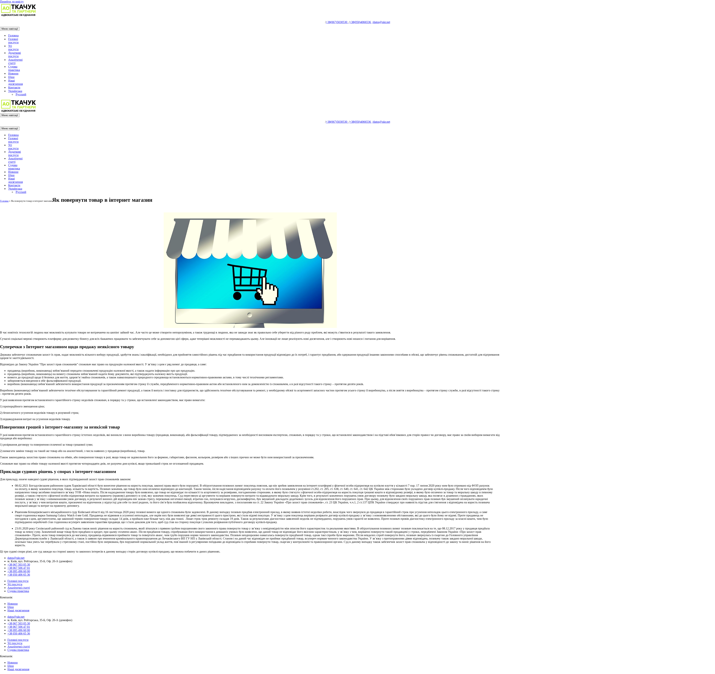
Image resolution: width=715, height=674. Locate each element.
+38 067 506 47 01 (18, 567)
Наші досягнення (15, 82)
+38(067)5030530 (337, 22)
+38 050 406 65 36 (18, 574)
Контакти (14, 87)
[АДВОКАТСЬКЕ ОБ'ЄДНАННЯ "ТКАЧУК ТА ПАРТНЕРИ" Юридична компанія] (18, 15)
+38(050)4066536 (360, 22)
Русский (21, 94)
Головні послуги (13, 40)
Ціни (11, 77)
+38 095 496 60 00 (18, 571)
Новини (13, 73)
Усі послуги (13, 47)
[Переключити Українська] (65, 188)
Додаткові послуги (14, 54)
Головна (13, 35)
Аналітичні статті (15, 61)
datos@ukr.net (381, 22)
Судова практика (14, 68)
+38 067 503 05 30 (18, 564)
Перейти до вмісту (12, 1)
